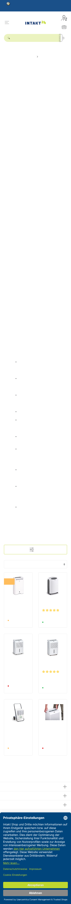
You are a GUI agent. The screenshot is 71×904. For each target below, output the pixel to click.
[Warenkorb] (64, 27)
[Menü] (7, 22)
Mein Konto (12, 804)
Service (9, 795)
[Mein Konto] (64, 18)
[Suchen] (63, 38)
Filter (38, 549)
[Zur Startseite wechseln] (35, 22)
